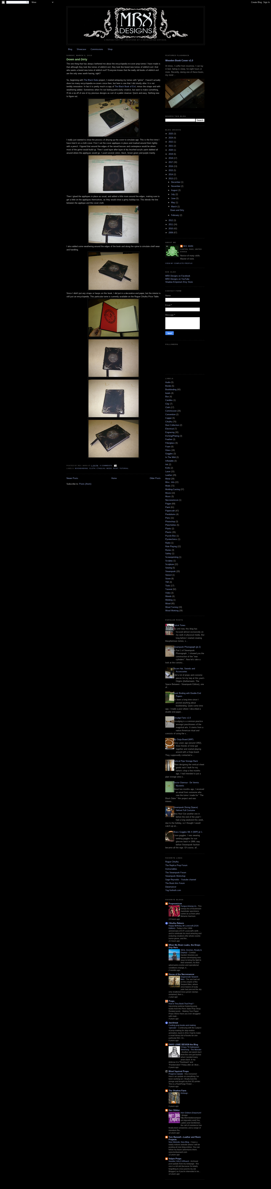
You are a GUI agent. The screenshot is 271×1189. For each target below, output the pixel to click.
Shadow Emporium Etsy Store (179, 282)
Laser (167, 471)
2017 (171, 162)
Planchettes (170, 525)
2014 (171, 174)
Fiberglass (170, 443)
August (174, 190)
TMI (167, 582)
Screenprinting (171, 557)
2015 (171, 170)
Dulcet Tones (179, 625)
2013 (171, 178)
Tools (167, 585)
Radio (167, 543)
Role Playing (171, 546)
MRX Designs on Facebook (177, 276)
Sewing (168, 568)
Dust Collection (172, 425)
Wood (167, 603)
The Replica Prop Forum (176, 865)
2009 (171, 232)
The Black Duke (91, 80)
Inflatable (169, 461)
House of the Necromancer (181, 974)
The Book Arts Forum (175, 883)
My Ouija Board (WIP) (183, 739)
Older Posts (155, 478)
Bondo (168, 386)
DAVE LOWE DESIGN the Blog (183, 1044)
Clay (167, 404)
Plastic (168, 532)
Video (167, 593)
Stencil (168, 575)
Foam (167, 446)
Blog (70, 49)
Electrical (169, 429)
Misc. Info (169, 482)
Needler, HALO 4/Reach (179, 1161)
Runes (168, 550)
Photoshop (170, 521)
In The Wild (170, 457)
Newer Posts (72, 478)
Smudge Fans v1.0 (182, 718)
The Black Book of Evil (125, 86)
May (173, 202)
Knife (167, 468)
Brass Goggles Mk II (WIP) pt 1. (188, 832)
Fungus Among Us (189, 906)
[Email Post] (115, 465)
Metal (167, 479)
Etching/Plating (172, 436)
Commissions (97, 49)
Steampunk (170, 571)
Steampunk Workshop (175, 876)
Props (171, 1001)
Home (114, 478)
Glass (168, 450)
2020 (171, 150)
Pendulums (170, 514)
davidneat (173, 1023)
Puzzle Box (170, 536)
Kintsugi (184, 1093)
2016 (171, 166)
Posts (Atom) (85, 484)
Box (167, 396)
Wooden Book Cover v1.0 (179, 60)
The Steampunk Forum (175, 872)
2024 (171, 138)
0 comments (106, 465)
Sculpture (169, 564)
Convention (170, 414)
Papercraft (170, 511)
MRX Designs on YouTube (177, 279)
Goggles (169, 453)
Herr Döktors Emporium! (191, 1113)
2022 (171, 142)
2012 (171, 220)
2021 (171, 146)
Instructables (171, 869)
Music (168, 496)
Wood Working (171, 610)
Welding (169, 600)
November (176, 186)
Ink (166, 464)
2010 (171, 228)
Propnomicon (175, 903)
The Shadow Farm (177, 1090)
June (173, 198)
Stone (168, 578)
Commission (171, 411)
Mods (109, 468)
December (176, 182)
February (175, 215)
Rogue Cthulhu (172, 862)
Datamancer (170, 887)
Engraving (169, 432)
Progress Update (176, 1074)
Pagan (168, 503)
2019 (171, 154)
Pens (167, 518)
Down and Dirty (76, 59)
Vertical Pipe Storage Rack (185, 761)
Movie (168, 493)
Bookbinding (81, 468)
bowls (167, 393)
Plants (168, 528)
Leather (168, 475)
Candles (169, 400)
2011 (171, 224)
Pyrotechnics (171, 539)
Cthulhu (101, 468)
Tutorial (124, 468)
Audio (167, 382)
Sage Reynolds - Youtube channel (180, 879)
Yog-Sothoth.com (173, 890)
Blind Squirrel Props (179, 1071)
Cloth (92, 468)
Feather (168, 439)
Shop (110, 49)
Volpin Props (175, 1158)
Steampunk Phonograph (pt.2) (187, 647)
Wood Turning (171, 607)
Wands (168, 596)
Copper (168, 418)
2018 (171, 158)
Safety (168, 553)
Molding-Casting (172, 489)
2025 (171, 133)
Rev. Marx (188, 246)
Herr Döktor (174, 1110)
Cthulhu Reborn (176, 923)
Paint (115, 468)
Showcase (81, 49)
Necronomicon (171, 500)
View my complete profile (179, 263)
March (174, 206)
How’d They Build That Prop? (181, 1004)
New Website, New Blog (179, 1142)
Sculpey (169, 561)
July (173, 194)
